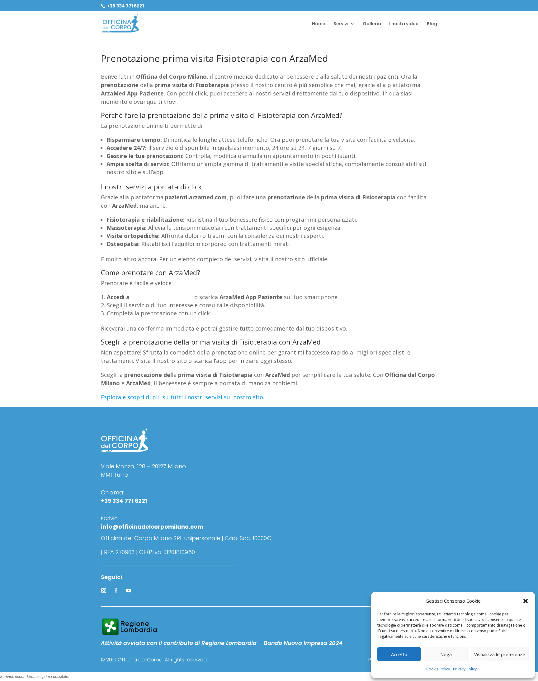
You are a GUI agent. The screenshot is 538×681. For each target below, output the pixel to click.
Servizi (340, 24)
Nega (446, 654)
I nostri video (404, 24)
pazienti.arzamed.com (162, 297)
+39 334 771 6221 (125, 6)
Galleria (372, 24)
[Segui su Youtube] (129, 590)
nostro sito (248, 397)
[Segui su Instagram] (104, 590)
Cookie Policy (438, 669)
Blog (432, 24)
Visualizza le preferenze (499, 654)
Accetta (399, 654)
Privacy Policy (465, 669)
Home (318, 24)
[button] (525, 601)
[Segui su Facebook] (116, 590)
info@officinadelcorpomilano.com (152, 526)
